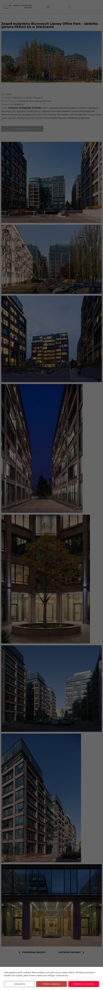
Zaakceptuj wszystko (83, 984)
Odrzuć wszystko (51, 984)
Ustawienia (19, 984)
